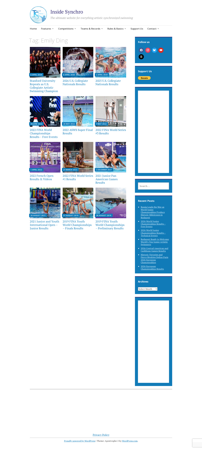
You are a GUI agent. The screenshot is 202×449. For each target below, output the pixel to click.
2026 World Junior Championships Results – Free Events (153, 224)
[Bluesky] (154, 50)
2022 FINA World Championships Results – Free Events (44, 133)
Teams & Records (90, 28)
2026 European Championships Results (152, 267)
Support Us (137, 28)
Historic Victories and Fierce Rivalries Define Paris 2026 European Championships (154, 258)
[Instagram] (148, 50)
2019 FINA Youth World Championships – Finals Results (77, 224)
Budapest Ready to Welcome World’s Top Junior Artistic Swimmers (155, 242)
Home (33, 28)
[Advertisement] (153, 135)
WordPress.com (130, 440)
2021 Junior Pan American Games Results (107, 179)
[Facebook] (141, 50)
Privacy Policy (101, 435)
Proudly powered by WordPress (79, 440)
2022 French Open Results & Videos (41, 177)
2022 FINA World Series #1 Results (78, 177)
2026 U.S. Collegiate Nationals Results (75, 82)
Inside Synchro (66, 12)
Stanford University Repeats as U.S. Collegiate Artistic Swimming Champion (44, 86)
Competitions (66, 28)
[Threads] (141, 57)
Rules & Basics (115, 28)
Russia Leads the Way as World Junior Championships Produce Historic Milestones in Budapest (153, 212)
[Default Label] (161, 50)
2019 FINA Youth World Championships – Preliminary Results (110, 224)
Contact (152, 28)
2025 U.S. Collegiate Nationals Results (108, 82)
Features (46, 28)
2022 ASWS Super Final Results (78, 131)
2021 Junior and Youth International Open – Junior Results (44, 224)
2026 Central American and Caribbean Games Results (154, 249)
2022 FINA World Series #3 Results (111, 131)
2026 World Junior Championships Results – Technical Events (153, 233)
